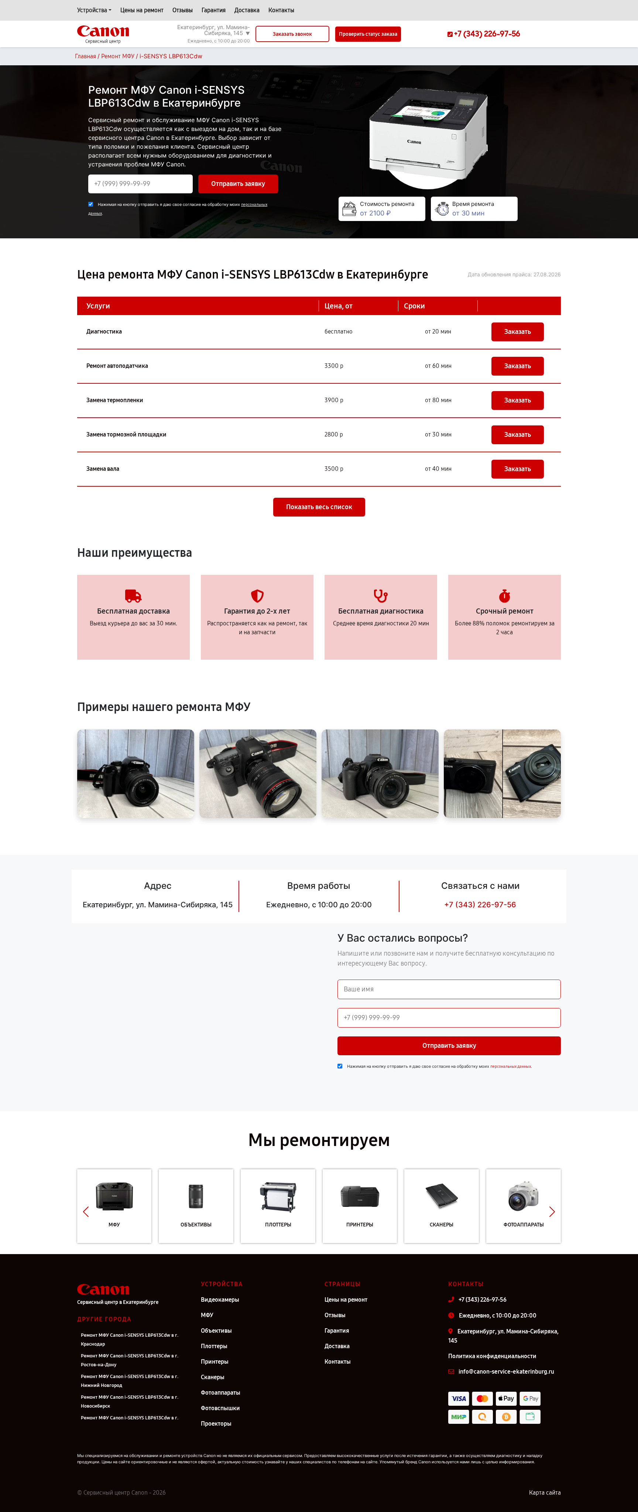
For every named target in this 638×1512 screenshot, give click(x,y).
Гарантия (214, 10)
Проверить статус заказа (368, 34)
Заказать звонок (292, 34)
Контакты (281, 10)
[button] (86, 1212)
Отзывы (182, 10)
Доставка (247, 10)
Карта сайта (545, 1492)
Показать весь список (319, 507)
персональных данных (510, 1066)
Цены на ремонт (142, 10)
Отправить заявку (238, 184)
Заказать (517, 332)
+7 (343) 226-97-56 (480, 904)
